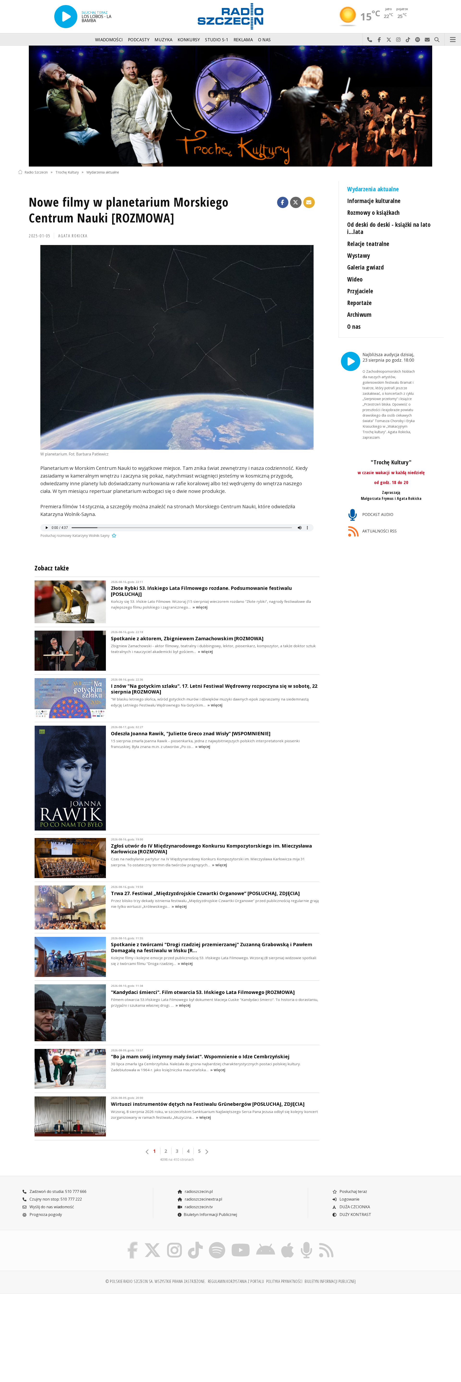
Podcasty (139, 39)
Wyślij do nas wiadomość (427, 39)
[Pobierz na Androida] (265, 1243)
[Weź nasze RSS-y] (326, 1243)
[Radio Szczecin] (230, 16)
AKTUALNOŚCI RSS (379, 531)
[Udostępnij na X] (296, 202)
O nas (264, 39)
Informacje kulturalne (373, 201)
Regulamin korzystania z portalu (236, 1281)
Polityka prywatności (284, 1281)
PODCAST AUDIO (377, 514)
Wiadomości (109, 39)
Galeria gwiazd (365, 267)
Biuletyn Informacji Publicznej (210, 1214)
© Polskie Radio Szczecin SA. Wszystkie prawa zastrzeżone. (155, 1281)
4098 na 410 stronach (177, 1159)
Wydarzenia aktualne (102, 172)
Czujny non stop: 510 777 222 (55, 1199)
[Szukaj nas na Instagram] (174, 1243)
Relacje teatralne (368, 244)
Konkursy (189, 39)
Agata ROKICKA (72, 236)
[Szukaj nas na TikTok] (195, 1243)
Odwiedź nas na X (389, 39)
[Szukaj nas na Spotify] (217, 1243)
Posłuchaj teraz (353, 1191)
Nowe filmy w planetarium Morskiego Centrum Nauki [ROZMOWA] (129, 209)
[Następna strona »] (206, 1152)
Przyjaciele (360, 291)
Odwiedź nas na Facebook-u (379, 39)
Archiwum (359, 314)
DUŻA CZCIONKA (354, 1206)
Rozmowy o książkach (373, 212)
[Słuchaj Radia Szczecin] (65, 16)
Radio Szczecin (36, 172)
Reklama (243, 39)
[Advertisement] (69, 1335)
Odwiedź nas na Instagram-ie (398, 39)
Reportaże (359, 303)
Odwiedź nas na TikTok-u (408, 39)
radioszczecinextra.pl (203, 1199)
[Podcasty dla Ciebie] (306, 1243)
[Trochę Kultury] (230, 106)
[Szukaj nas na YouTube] (240, 1243)
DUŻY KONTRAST (355, 1214)
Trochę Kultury (67, 172)
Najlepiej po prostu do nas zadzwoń (369, 39)
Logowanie (349, 1199)
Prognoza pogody (45, 1214)
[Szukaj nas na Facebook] (132, 1243)
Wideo (355, 279)
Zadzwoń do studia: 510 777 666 (57, 1191)
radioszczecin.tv (198, 1206)
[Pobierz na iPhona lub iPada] (287, 1243)
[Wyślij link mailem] (309, 202)
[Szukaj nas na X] (152, 1243)
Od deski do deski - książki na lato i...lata (389, 228)
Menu (453, 39)
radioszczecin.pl (198, 1191)
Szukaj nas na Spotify (417, 39)
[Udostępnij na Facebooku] (283, 202)
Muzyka (163, 39)
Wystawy (358, 255)
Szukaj (437, 39)
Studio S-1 (216, 39)
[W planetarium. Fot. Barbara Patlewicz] (177, 347)
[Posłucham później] (113, 535)
